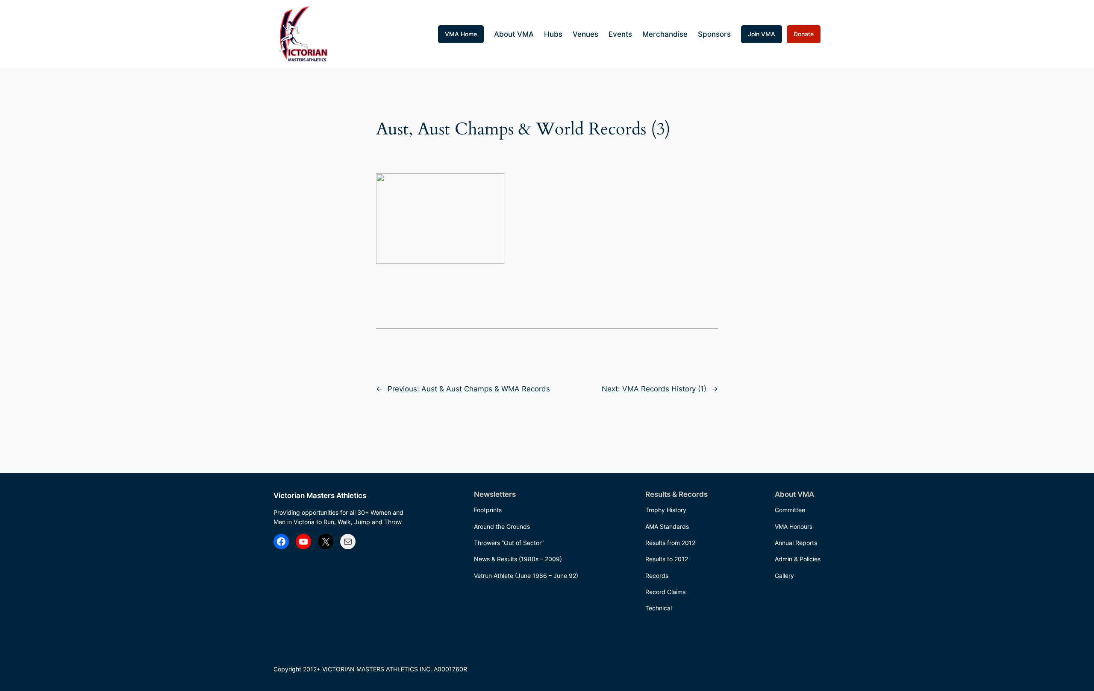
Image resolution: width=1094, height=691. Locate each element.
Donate (804, 34)
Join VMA (761, 34)
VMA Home (461, 34)
